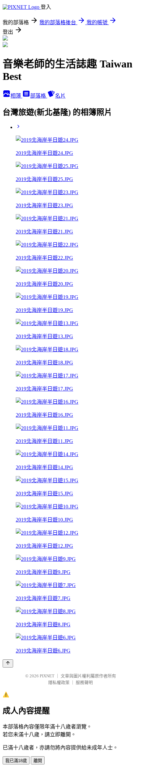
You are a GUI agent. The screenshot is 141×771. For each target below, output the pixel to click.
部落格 (38, 96)
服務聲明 (84, 682)
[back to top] (8, 663)
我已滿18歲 (16, 760)
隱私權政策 (59, 682)
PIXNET (47, 675)
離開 (37, 760)
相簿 (16, 96)
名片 (60, 96)
